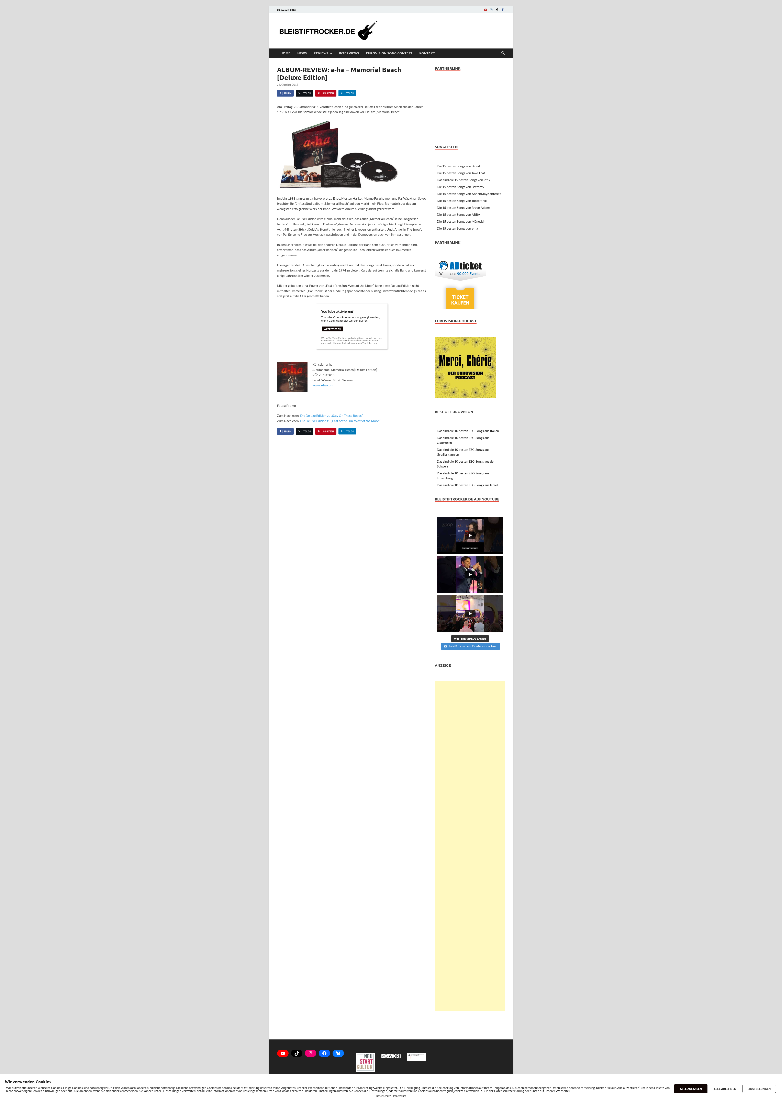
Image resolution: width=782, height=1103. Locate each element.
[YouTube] (485, 9)
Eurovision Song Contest (389, 53)
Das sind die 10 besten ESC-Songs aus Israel (467, 485)
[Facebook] (502, 9)
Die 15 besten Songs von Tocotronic (462, 200)
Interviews (349, 53)
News (302, 53)
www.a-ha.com (322, 385)
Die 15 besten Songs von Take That (461, 173)
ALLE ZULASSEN (691, 1089)
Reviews (321, 53)
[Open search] (503, 53)
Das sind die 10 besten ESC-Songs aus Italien (468, 431)
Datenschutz (383, 1096)
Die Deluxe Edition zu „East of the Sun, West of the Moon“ (340, 421)
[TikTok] (496, 9)
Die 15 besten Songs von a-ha (457, 228)
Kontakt (427, 53)
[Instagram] (491, 9)
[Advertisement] (470, 846)
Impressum (399, 1096)
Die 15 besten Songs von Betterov (460, 187)
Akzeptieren (332, 329)
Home (285, 53)
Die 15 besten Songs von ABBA (458, 214)
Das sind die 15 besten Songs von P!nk (463, 180)
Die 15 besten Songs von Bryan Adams (463, 207)
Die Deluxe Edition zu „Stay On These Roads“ (331, 415)
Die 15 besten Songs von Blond (458, 166)
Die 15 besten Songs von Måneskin (461, 221)
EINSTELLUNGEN (759, 1089)
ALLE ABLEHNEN (725, 1089)
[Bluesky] (338, 1053)
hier (375, 342)
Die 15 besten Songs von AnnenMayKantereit (469, 194)
